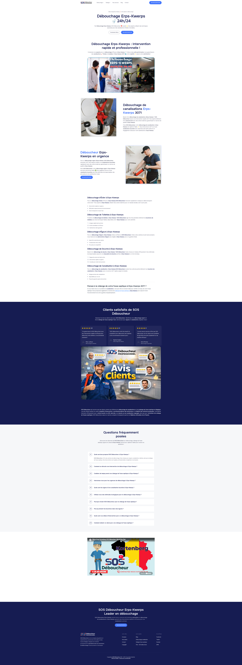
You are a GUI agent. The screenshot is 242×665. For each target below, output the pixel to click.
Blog (122, 2)
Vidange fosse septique (141, 642)
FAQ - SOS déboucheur (141, 644)
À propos (124, 637)
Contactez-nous (114, 32)
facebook (158, 637)
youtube (158, 642)
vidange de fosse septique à (126, 290)
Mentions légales (115, 658)
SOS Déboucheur (116, 657)
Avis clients (124, 639)
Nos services (115, 2)
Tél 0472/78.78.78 (155, 2)
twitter (158, 639)
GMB (157, 644)
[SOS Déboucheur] (86, 3)
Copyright (124, 644)
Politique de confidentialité (125, 658)
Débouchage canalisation (142, 639)
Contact (127, 2)
